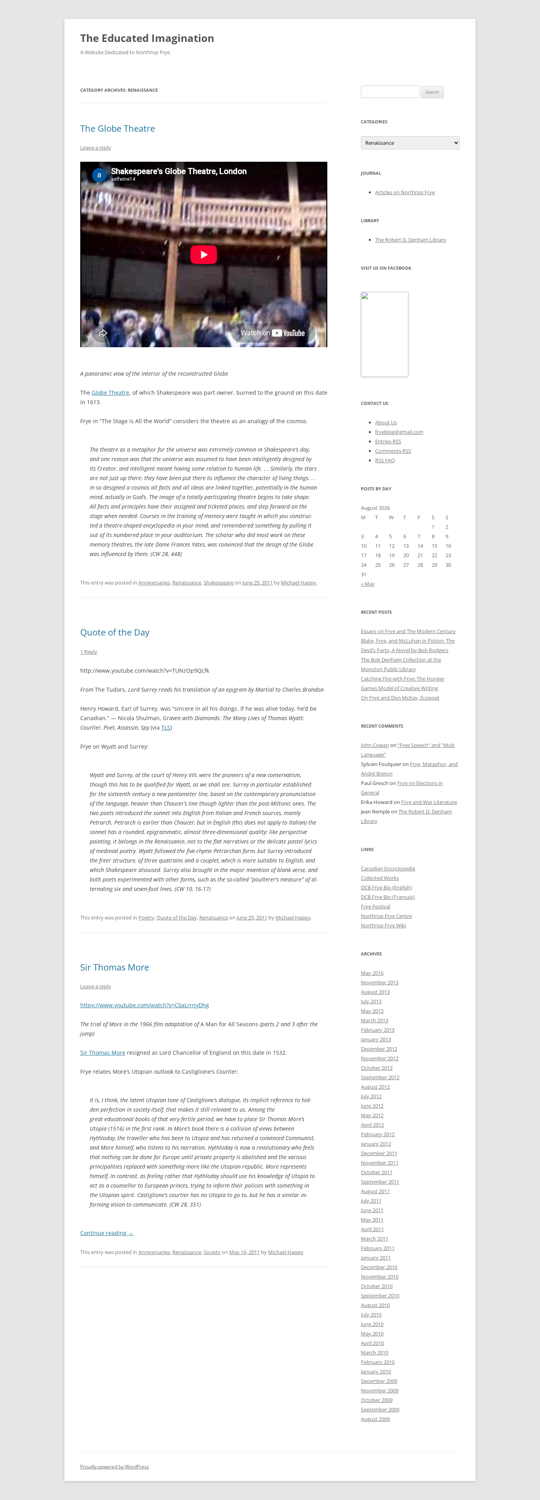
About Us (386, 422)
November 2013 (379, 982)
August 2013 (375, 991)
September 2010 (380, 1295)
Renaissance (186, 582)
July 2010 (371, 1314)
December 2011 (379, 1153)
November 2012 (379, 1058)
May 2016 (372, 972)
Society (212, 1252)
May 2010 (372, 1333)
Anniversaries (154, 582)
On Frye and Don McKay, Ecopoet (400, 697)
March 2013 (374, 1020)
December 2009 (379, 1381)
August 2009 (375, 1418)
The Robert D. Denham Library (410, 239)
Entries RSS (388, 441)
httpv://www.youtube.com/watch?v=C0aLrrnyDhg (144, 1005)
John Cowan (375, 745)
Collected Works (380, 877)
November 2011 (379, 1162)
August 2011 (375, 1191)
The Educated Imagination (147, 38)
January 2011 (376, 1257)
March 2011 (374, 1238)
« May (368, 583)
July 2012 (371, 1096)
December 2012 (379, 1048)
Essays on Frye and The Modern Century (408, 631)
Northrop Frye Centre (386, 915)
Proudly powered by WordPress (114, 1466)
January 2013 (376, 1039)
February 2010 (378, 1362)
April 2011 (372, 1229)
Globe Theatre (110, 392)
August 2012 (375, 1086)
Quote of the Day (114, 632)
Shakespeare (219, 582)
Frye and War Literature (429, 802)
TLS (165, 727)
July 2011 (371, 1200)
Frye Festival (375, 906)
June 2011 (372, 1210)
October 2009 (377, 1400)
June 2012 (372, 1105)
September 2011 (380, 1181)
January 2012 (376, 1143)
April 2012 (372, 1124)
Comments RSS (393, 450)
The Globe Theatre (117, 128)
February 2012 (378, 1134)
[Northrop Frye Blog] (384, 374)
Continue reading (107, 1233)
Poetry (146, 917)
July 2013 (371, 1001)
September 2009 (380, 1409)
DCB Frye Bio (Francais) (388, 896)
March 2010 (374, 1352)
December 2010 (379, 1267)
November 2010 (379, 1276)
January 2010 (376, 1371)
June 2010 (372, 1324)
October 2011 (377, 1172)
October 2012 (377, 1067)
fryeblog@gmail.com (399, 431)
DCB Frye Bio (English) (386, 887)
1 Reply (88, 651)
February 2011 (378, 1248)
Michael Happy (298, 582)
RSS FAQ (385, 460)
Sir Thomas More (114, 967)
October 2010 (377, 1286)
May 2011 (372, 1219)
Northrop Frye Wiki (383, 925)
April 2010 (372, 1343)
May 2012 (372, 1115)
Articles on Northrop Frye (405, 192)
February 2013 (378, 1029)
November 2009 (379, 1390)
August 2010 (375, 1305)
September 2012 (380, 1077)
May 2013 (372, 1010)
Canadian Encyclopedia (388, 868)
